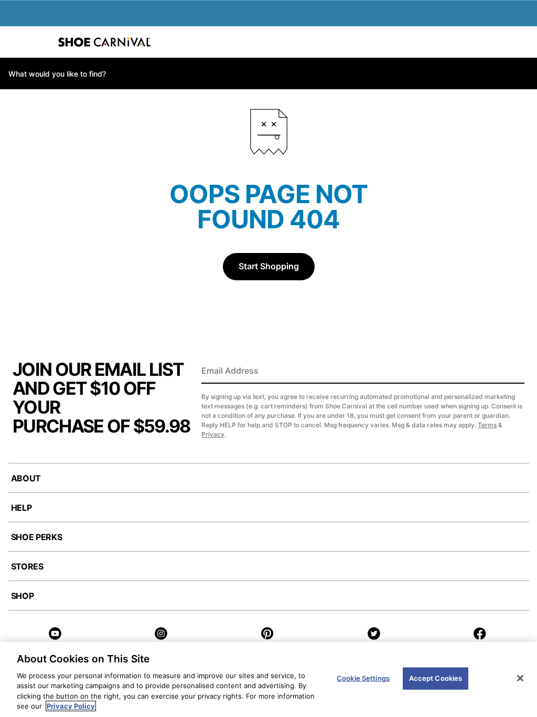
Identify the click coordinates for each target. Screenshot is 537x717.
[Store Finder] (40, 42)
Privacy (212, 434)
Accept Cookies (436, 678)
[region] (268, 679)
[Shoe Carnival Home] (104, 42)
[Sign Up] (512, 371)
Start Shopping (269, 266)
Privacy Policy (71, 706)
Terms (487, 425)
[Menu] (15, 42)
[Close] (520, 678)
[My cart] (523, 42)
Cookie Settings (363, 678)
